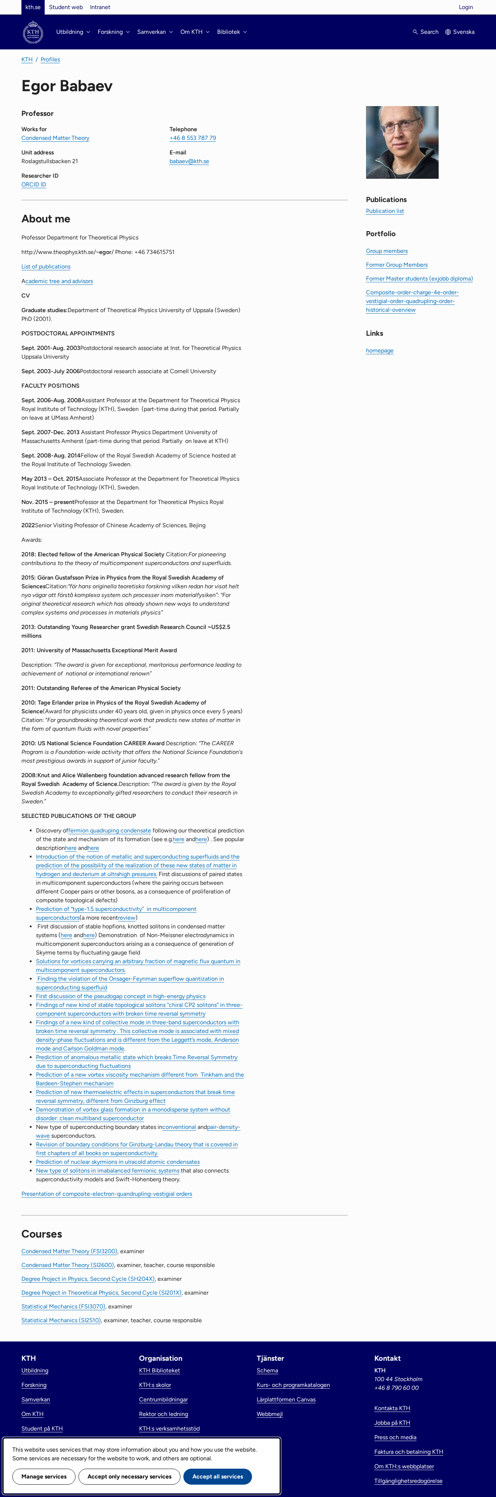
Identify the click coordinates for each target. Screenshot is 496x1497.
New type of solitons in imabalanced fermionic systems (107, 1170)
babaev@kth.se (189, 161)
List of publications (45, 266)
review (126, 917)
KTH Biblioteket (159, 1370)
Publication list (385, 210)
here (178, 839)
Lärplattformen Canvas (286, 1399)
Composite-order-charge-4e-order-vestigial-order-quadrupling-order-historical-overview (412, 301)
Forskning (33, 1384)
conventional (179, 1126)
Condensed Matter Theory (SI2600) (67, 1265)
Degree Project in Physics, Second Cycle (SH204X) (88, 1278)
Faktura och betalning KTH (408, 1451)
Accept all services (217, 1476)
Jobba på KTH (392, 1422)
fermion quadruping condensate (109, 830)
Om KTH (32, 1414)
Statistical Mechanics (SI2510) (61, 1320)
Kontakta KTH (392, 1408)
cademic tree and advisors (59, 281)
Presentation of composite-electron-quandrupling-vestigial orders (106, 1193)
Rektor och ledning (163, 1414)
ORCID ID (33, 184)
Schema (267, 1370)
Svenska (464, 31)
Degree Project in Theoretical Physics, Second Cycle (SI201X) (101, 1292)
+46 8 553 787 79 (193, 137)
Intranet (100, 7)
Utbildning (34, 1370)
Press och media (395, 1437)
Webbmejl (270, 1414)
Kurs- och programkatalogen (293, 1384)
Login (466, 7)
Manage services (43, 1476)
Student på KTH (42, 1428)
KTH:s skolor (155, 1384)
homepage (380, 350)
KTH (27, 59)
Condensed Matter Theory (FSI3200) (69, 1251)
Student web (66, 7)
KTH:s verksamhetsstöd (169, 1428)
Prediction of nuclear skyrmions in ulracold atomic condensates (118, 1161)
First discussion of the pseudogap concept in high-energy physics (121, 996)
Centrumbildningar (163, 1399)
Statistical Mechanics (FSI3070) (63, 1306)
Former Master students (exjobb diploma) (419, 278)
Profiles (50, 59)
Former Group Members (397, 264)
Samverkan (35, 1399)
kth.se (33, 7)
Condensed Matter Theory (55, 137)
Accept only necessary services (129, 1476)
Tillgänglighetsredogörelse (408, 1480)
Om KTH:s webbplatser (404, 1466)
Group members (387, 250)
